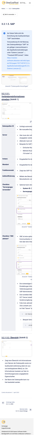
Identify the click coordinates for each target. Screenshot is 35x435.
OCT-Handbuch (23, 3)
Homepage (5, 426)
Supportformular (6, 428)
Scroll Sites (14, 433)
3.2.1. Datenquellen (14, 8)
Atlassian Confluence (25, 433)
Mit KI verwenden (9, 14)
